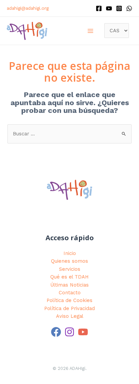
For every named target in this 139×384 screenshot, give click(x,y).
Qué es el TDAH (69, 277)
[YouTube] (83, 332)
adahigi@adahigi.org (28, 8)
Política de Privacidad (69, 308)
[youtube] (109, 8)
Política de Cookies (69, 300)
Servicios (69, 269)
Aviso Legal (69, 316)
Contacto (70, 293)
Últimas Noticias (69, 285)
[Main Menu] (90, 31)
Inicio (69, 253)
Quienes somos (69, 261)
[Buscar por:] (69, 134)
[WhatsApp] (129, 8)
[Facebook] (99, 8)
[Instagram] (119, 8)
